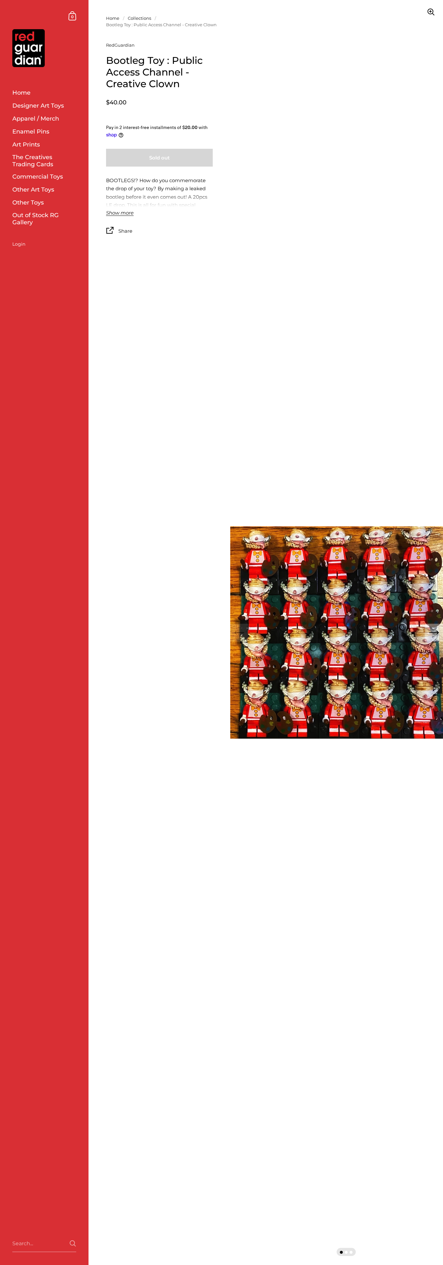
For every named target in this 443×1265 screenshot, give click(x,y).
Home (112, 18)
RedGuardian (120, 45)
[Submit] (72, 1243)
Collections (139, 18)
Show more (120, 213)
